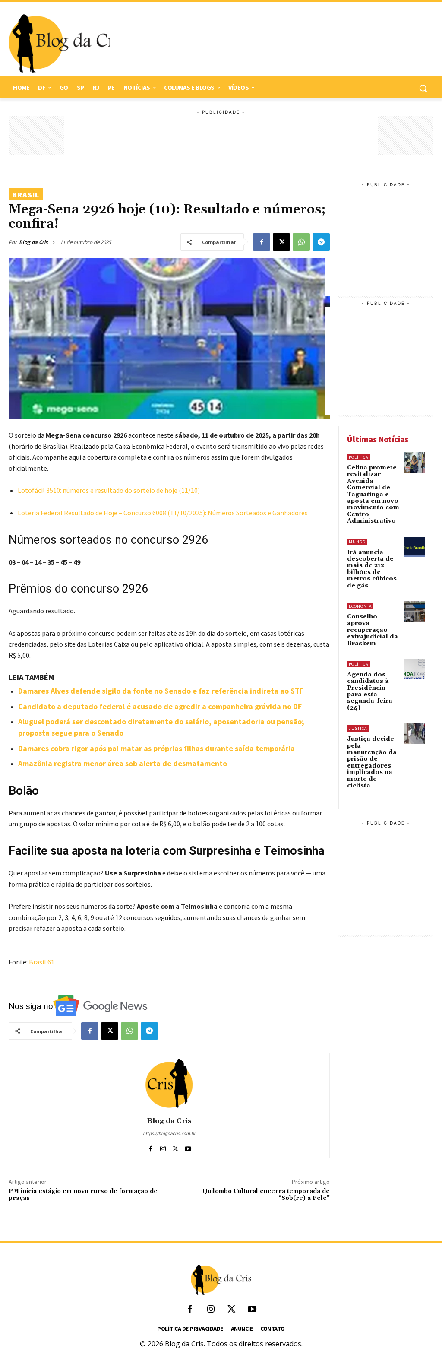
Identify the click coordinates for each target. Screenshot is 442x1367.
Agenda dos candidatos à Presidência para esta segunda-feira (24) (369, 691)
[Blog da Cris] (169, 1083)
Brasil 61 (41, 962)
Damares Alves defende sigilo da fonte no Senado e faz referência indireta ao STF (160, 691)
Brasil (25, 195)
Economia (360, 606)
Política (358, 457)
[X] (281, 242)
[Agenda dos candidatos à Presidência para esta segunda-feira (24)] (414, 669)
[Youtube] (188, 1147)
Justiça (358, 728)
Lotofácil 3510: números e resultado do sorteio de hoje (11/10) (109, 490)
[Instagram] (163, 1147)
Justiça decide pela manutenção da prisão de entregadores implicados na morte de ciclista (372, 762)
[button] (423, 88)
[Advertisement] (267, 43)
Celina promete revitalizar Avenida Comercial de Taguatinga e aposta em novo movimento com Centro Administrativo (373, 494)
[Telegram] (321, 242)
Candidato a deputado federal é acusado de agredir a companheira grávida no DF (160, 706)
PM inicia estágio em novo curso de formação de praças (83, 1194)
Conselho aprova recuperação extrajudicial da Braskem (372, 630)
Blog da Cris (33, 242)
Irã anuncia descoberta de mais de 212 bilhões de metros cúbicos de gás (372, 569)
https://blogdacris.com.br (169, 1133)
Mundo (357, 542)
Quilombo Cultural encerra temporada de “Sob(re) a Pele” (266, 1194)
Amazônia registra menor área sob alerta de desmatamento (122, 763)
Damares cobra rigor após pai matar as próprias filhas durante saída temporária (156, 748)
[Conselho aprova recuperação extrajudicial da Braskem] (414, 611)
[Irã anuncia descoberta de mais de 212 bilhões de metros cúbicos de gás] (414, 547)
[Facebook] (261, 242)
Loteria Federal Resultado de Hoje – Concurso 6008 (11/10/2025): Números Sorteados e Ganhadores (163, 512)
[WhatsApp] (301, 242)
